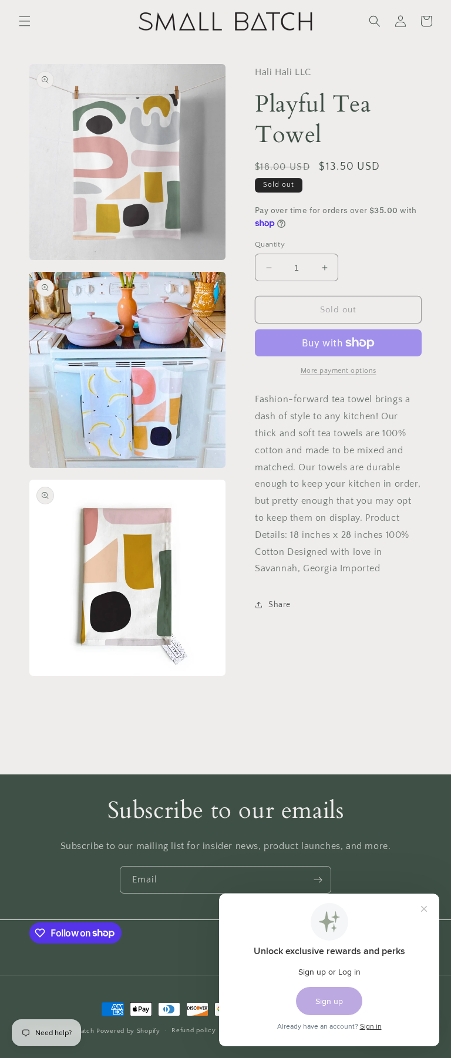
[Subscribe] (318, 880)
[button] (25, 21)
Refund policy (193, 1030)
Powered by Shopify (128, 1031)
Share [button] (279, 604)
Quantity (270, 244)
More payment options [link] (338, 371)
